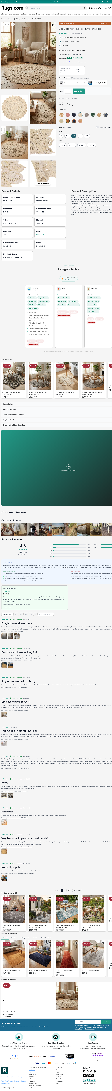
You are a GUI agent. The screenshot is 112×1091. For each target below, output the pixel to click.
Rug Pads (63, 14)
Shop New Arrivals (56, 2)
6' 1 (80, 136)
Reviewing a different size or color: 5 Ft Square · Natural (17, 660)
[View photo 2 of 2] (10, 665)
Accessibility (59, 1081)
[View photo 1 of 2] (4, 665)
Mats (69, 14)
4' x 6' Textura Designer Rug (11, 970)
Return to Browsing (7, 19)
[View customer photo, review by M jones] (70, 529)
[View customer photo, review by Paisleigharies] (83, 529)
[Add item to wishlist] (23, 364)
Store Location (33, 1074)
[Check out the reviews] (89, 1081)
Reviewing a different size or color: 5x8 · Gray (14, 687)
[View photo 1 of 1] (4, 714)
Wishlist (104, 8)
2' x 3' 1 (63, 145)
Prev (58, 890)
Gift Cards (32, 1070)
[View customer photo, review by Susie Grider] (45, 529)
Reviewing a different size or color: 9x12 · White (14, 791)
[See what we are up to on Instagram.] (88, 1071)
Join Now (105, 1022)
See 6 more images (43, 183)
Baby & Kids (55, 14)
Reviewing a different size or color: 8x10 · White (14, 739)
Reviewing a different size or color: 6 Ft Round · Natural (16, 847)
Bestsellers (32, 1081)
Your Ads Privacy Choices (10, 1081)
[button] (52, 24)
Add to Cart (78, 91)
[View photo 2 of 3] (10, 636)
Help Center (59, 1074)
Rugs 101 (58, 1076)
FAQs (57, 1072)
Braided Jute (26, 19)
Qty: (61, 91)
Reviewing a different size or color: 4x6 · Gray (14, 631)
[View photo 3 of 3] (17, 636)
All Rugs (4, 14)
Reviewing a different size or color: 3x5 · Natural (14, 710)
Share (75, 98)
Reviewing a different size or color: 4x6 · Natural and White (17, 873)
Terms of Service (89, 1029)
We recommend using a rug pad (80, 78)
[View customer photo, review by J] (7, 529)
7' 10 (87, 136)
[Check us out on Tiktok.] (91, 1071)
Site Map (31, 1076)
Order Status (106, 2)
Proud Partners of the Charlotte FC (38, 1067)
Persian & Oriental (13, 14)
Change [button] (71, 105)
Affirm (30, 1079)
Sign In (94, 8)
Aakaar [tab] (34, 938)
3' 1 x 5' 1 (71, 145)
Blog (30, 1072)
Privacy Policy (78, 1029)
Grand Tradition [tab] (46, 938)
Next (79, 890)
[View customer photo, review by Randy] (33, 529)
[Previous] (3, 380)
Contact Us (59, 1067)
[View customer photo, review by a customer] (58, 529)
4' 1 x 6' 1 (81, 145)
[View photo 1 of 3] (4, 636)
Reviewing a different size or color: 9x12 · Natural (15, 768)
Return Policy (59, 1079)
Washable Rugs (25, 14)
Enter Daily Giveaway (35, 1085)
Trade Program (33, 1083)
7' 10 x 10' (91, 145)
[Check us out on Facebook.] (84, 1071)
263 (74, 890)
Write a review (79, 33)
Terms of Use (6, 1077)
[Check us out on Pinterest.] (95, 1071)
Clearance (107, 14)
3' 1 (67, 136)
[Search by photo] (27, 8)
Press (57, 1083)
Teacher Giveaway (34, 1088)
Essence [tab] (13, 938)
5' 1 (74, 136)
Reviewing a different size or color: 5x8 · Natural (16, 604)
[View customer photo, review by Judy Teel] (20, 529)
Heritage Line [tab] (24, 938)
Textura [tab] (5, 938)
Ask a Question (65, 98)
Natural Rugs (36, 14)
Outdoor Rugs (45, 14)
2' (61, 136)
